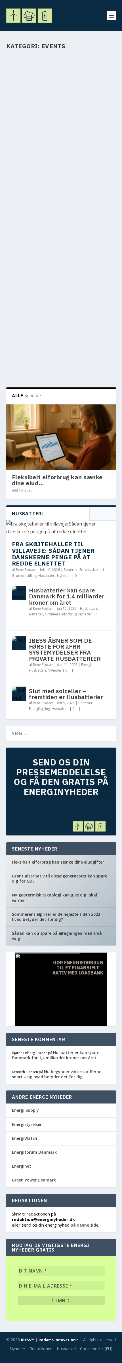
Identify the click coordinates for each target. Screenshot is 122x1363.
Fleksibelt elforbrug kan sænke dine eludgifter (58, 862)
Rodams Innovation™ (59, 1339)
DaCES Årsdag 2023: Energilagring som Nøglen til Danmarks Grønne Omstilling (58, 339)
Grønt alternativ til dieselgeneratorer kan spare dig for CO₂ (59, 878)
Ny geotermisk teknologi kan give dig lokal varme (54, 897)
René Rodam (26, 357)
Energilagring (86, 357)
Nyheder (36, 165)
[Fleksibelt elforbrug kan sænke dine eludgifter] (61, 437)
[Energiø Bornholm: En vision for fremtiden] (61, 254)
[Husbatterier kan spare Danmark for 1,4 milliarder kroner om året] (19, 593)
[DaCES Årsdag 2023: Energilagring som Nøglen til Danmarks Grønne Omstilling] (61, 312)
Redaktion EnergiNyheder (36, 159)
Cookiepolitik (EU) (96, 1348)
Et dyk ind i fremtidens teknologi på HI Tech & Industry (52, 212)
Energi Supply (25, 1110)
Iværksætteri (92, 227)
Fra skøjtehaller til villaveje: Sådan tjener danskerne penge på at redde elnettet (53, 553)
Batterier (71, 569)
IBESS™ (27, 1339)
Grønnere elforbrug (61, 614)
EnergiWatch (24, 1138)
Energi (86, 664)
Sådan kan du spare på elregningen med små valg (57, 936)
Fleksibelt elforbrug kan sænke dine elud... (57, 480)
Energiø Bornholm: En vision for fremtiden (50, 270)
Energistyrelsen (27, 1124)
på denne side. (85, 1225)
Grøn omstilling (24, 288)
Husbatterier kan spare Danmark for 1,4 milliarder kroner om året (66, 596)
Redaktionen (41, 1348)
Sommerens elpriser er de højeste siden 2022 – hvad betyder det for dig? (58, 917)
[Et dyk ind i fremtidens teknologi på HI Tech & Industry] (61, 189)
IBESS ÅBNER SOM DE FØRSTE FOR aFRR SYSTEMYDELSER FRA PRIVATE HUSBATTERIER (65, 649)
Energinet (21, 1166)
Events (89, 159)
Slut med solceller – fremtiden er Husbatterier (66, 694)
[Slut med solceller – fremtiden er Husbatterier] (19, 694)
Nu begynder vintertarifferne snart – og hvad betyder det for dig (56, 1074)
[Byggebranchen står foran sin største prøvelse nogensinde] (61, 95)
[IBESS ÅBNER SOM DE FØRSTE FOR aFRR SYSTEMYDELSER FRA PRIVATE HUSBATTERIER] (19, 643)
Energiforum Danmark (34, 1152)
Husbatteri (46, 575)
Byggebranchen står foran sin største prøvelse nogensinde (58, 143)
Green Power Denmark (34, 1180)
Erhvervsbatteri (91, 569)
